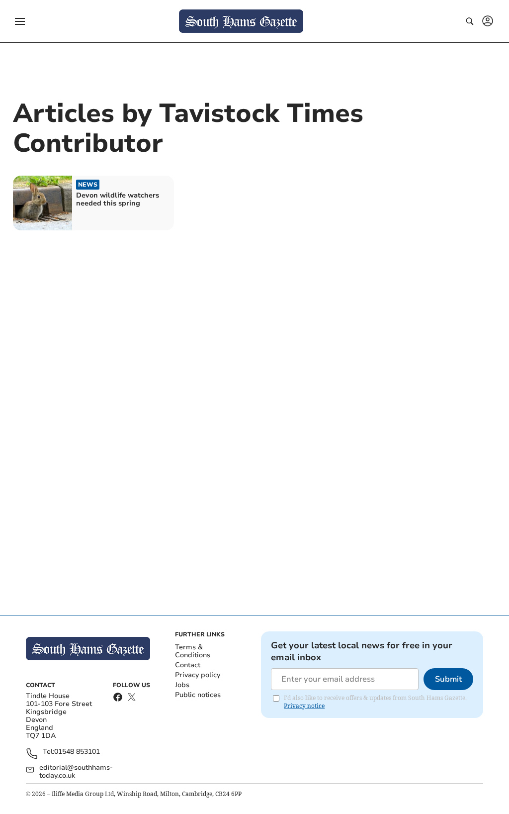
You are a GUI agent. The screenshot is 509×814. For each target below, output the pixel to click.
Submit (448, 679)
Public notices (198, 695)
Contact (187, 665)
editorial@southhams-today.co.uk (76, 772)
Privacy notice (304, 706)
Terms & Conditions (192, 651)
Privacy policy (197, 675)
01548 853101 (77, 752)
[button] (20, 21)
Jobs (182, 685)
